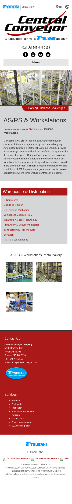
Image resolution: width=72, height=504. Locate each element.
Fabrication (17, 408)
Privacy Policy (36, 452)
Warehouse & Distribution (27, 129)
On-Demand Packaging (17, 209)
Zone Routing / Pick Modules (19, 229)
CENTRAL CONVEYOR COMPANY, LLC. (34, 467)
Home (6, 129)
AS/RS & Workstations (16, 239)
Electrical (16, 400)
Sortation (9, 234)
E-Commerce (11, 199)
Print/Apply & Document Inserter (21, 224)
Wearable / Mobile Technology (20, 219)
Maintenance (18, 418)
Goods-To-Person (13, 204)
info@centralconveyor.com (24, 362)
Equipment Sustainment (23, 411)
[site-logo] (11, 6)
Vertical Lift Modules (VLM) (18, 214)
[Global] (67, 7)
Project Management (21, 422)
